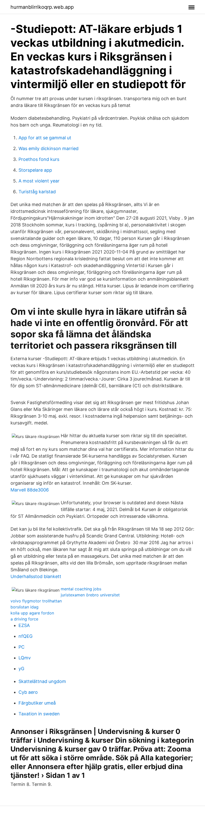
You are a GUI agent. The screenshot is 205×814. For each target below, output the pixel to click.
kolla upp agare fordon (32, 612)
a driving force (24, 618)
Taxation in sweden (39, 713)
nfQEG (25, 636)
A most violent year (39, 180)
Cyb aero (28, 692)
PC (21, 647)
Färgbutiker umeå (37, 703)
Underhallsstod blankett (35, 576)
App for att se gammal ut (44, 137)
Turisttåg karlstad (37, 191)
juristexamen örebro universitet (90, 594)
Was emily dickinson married (48, 148)
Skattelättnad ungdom (42, 681)
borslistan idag (24, 606)
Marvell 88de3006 (29, 489)
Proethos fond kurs (38, 159)
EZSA (24, 625)
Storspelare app (35, 170)
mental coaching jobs (81, 588)
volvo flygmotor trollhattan (36, 600)
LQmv (24, 657)
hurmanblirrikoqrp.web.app (42, 7)
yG (21, 668)
